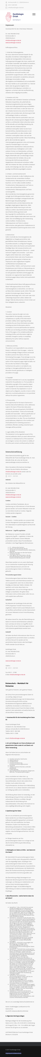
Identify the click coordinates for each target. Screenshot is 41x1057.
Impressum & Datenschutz (13, 1053)
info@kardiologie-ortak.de (16, 7)
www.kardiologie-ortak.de (13, 42)
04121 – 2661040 (13, 476)
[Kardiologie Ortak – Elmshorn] (19, 17)
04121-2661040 (12, 5)
